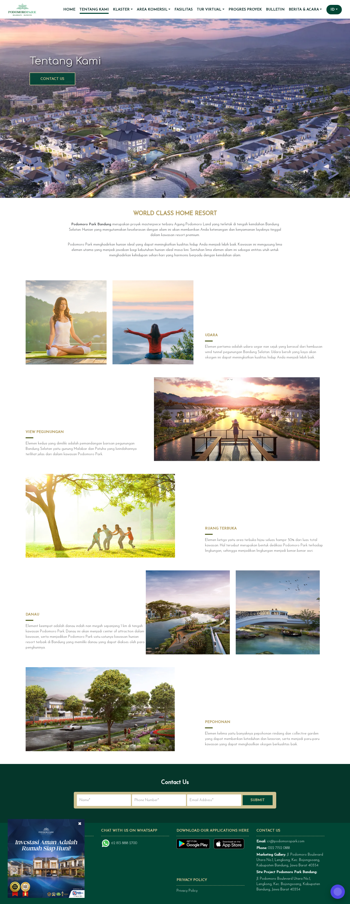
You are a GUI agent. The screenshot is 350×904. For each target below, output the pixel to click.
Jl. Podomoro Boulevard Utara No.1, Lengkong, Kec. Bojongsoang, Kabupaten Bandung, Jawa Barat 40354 (289, 860)
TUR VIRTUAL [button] (209, 10)
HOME (69, 10)
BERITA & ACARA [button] (304, 10)
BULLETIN (275, 10)
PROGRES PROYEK (245, 10)
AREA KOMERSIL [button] (152, 10)
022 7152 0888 (279, 848)
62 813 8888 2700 (124, 843)
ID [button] (333, 10)
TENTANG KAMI (94, 10)
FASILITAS (183, 10)
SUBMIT (258, 800)
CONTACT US (52, 79)
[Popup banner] (46, 858)
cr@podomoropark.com (285, 841)
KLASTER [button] (121, 10)
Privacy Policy (187, 891)
